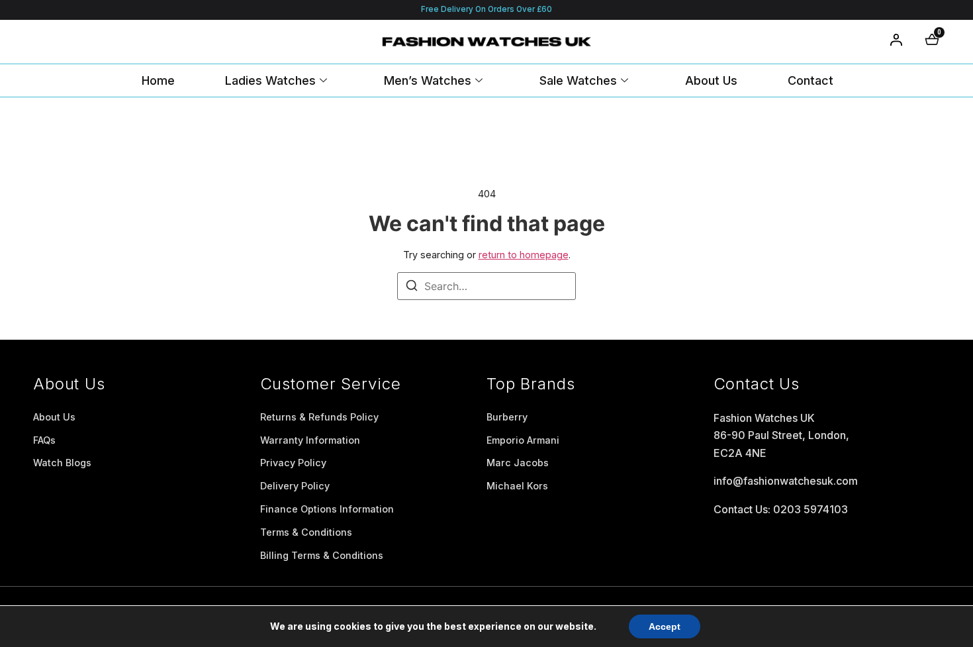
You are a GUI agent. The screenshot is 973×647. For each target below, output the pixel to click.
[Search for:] (486, 286)
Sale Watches (578, 80)
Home (158, 80)
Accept (664, 626)
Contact (810, 80)
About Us (711, 80)
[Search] (411, 287)
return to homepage (524, 254)
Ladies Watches (270, 80)
